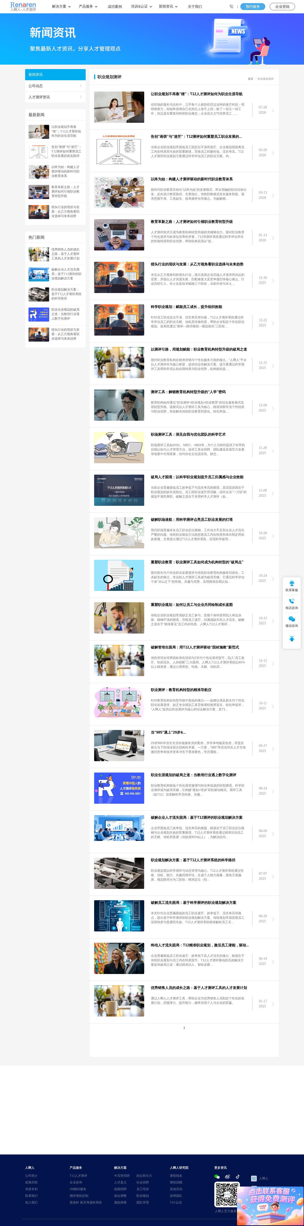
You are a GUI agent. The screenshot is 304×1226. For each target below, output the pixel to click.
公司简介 (31, 1175)
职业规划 (142, 1195)
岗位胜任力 (144, 1175)
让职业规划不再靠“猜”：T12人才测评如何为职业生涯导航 (66, 131)
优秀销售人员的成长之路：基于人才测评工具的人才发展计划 (65, 254)
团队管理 (142, 1202)
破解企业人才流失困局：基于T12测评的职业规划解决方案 (66, 274)
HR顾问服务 (78, 1189)
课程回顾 (176, 1182)
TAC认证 (176, 1202)
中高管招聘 (122, 1175)
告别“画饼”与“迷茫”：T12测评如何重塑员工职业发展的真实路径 (66, 151)
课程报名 (176, 1175)
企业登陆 (282, 6)
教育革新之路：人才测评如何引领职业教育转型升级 (65, 191)
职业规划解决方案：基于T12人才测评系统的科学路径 (66, 294)
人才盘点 (120, 1182)
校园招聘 (120, 1189)
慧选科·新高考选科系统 (86, 1202)
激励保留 (120, 1202)
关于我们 (195, 6)
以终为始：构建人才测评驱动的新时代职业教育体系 (65, 171)
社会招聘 (142, 1182)
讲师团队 (176, 1195)
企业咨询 (76, 1182)
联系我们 (31, 1195)
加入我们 (31, 1202)
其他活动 (176, 1189)
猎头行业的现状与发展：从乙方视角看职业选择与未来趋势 (65, 211)
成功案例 (115, 6)
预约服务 (253, 6)
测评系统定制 (79, 1195)
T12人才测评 (78, 1175)
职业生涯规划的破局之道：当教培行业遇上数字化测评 (65, 314)
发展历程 (31, 1182)
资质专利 (31, 1189)
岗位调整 (120, 1195)
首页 (250, 78)
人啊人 (263, 1178)
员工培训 (142, 1189)
